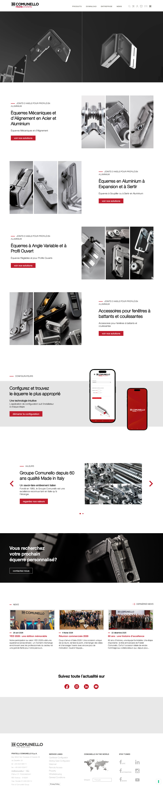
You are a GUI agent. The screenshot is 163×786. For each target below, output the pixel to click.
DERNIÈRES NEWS (144, 604)
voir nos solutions (23, 138)
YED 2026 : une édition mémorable (28, 636)
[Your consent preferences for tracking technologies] (158, 781)
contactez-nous (21, 570)
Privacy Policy (54, 784)
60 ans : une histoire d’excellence (126, 636)
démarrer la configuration (26, 413)
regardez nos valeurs (34, 501)
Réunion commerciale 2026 (73, 636)
